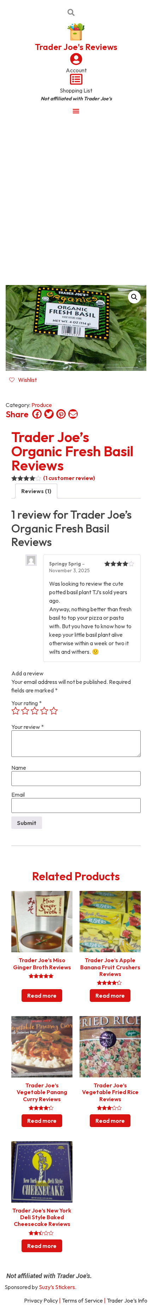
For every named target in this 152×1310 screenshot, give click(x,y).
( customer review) (69, 477)
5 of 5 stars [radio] (53, 711)
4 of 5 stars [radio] (44, 711)
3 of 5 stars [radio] (34, 711)
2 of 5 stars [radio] (25, 711)
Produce (41, 404)
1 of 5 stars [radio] (15, 711)
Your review (27, 727)
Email (18, 794)
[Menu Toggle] (76, 111)
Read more (42, 995)
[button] (134, 297)
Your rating (26, 703)
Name (18, 767)
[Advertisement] (76, 199)
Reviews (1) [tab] (36, 491)
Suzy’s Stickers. (57, 1287)
